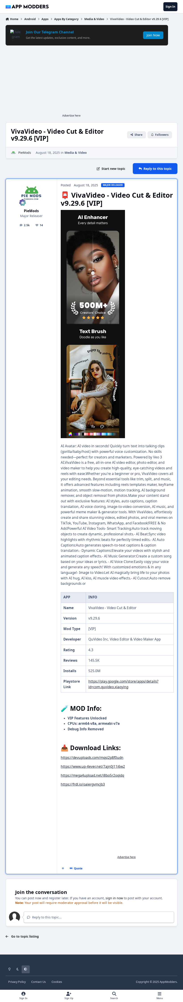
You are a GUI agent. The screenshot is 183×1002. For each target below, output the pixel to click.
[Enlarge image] (93, 212)
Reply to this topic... (46, 917)
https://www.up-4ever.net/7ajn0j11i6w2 (93, 766)
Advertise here (71, 115)
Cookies (57, 982)
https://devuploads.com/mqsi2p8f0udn (92, 757)
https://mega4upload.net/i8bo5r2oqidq (92, 775)
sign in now (114, 898)
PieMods (24, 152)
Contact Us (38, 982)
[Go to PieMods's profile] (13, 152)
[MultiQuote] (63, 868)
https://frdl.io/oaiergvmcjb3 (83, 784)
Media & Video (75, 152)
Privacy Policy (17, 982)
